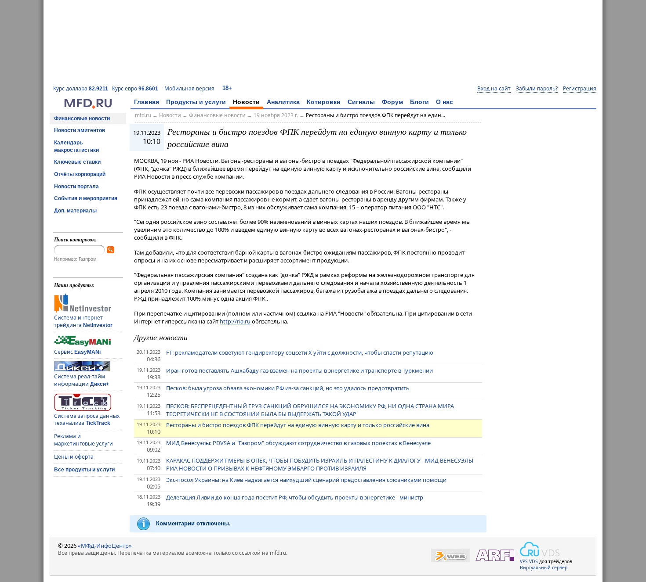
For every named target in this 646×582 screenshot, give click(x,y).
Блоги (419, 101)
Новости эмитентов (79, 130)
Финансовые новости (82, 118)
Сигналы (361, 101)
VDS (533, 561)
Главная (146, 101)
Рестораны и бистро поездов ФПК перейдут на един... (375, 115)
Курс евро (135, 88)
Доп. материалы (75, 211)
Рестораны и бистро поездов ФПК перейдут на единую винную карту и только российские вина (297, 425)
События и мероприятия (85, 198)
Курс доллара (80, 88)
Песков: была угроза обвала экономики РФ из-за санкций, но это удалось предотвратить (288, 388)
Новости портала (76, 186)
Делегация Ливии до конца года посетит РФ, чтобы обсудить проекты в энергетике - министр (294, 497)
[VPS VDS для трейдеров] (539, 549)
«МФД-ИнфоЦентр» (105, 546)
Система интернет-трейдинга (83, 321)
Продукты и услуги (196, 101)
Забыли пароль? (537, 88)
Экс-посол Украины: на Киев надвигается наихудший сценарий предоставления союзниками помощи (306, 480)
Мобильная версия (189, 88)
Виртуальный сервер (543, 567)
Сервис (77, 352)
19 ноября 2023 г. (276, 115)
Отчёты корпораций (79, 174)
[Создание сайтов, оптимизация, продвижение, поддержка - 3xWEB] (450, 555)
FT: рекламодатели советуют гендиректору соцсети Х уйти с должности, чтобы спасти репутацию (299, 352)
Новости (246, 101)
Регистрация (579, 88)
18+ (227, 88)
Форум (392, 101)
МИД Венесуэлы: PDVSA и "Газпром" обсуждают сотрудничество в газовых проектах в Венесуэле (298, 443)
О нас (444, 101)
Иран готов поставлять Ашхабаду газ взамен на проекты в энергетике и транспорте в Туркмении (299, 370)
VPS (524, 561)
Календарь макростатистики (76, 146)
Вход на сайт (494, 88)
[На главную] (88, 107)
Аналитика (283, 101)
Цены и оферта (74, 456)
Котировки (324, 101)
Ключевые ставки (77, 162)
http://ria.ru (235, 321)
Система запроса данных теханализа (87, 419)
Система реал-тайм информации (81, 380)
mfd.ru (143, 115)
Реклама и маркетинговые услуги (83, 439)
